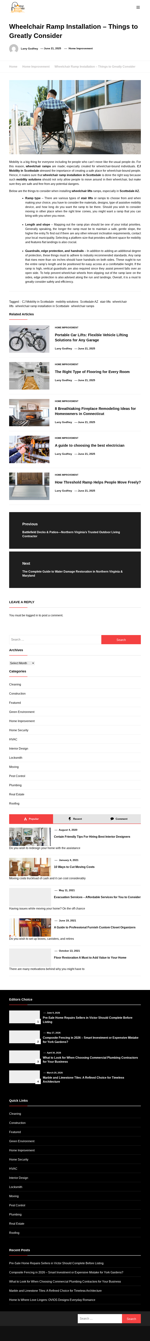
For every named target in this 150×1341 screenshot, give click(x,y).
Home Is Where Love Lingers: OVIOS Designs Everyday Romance (52, 1299)
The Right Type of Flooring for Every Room (92, 372)
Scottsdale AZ (89, 301)
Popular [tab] (33, 818)
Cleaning (15, 684)
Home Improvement (81, 48)
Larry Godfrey (29, 48)
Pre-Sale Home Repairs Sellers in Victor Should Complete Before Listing (56, 1263)
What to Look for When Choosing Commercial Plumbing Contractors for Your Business (65, 1281)
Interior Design (18, 748)
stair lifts (105, 301)
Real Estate (16, 794)
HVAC (13, 739)
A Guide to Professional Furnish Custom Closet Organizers (95, 927)
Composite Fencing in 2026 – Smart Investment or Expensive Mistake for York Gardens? (66, 1272)
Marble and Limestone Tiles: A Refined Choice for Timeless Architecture (55, 1290)
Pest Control (17, 776)
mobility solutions (67, 301)
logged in (32, 615)
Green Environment (21, 711)
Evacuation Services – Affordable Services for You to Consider (97, 897)
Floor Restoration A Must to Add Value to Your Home (90, 957)
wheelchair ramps (82, 306)
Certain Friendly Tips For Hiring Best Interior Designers (92, 836)
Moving (14, 766)
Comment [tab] (121, 818)
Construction (17, 693)
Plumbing (15, 785)
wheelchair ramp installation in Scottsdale (42, 306)
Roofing (14, 803)
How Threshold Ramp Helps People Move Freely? (98, 482)
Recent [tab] (77, 818)
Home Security (18, 730)
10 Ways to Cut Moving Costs (74, 866)
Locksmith (15, 757)
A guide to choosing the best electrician (89, 445)
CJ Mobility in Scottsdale (38, 301)
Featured (15, 702)
